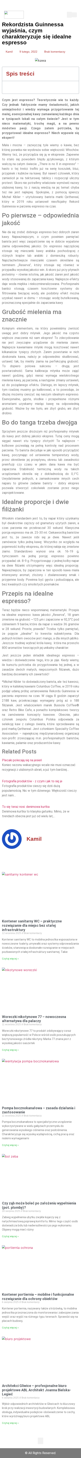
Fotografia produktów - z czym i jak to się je (32, 781)
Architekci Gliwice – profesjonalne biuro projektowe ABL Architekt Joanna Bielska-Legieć (36, 1390)
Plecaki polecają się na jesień (22, 760)
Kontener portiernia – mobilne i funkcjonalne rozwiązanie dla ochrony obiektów (38, 1296)
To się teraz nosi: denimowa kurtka (26, 807)
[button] (69, 15)
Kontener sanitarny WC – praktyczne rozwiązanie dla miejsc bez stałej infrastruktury (32, 925)
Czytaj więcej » (10, 958)
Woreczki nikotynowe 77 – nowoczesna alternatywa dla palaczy (34, 1019)
